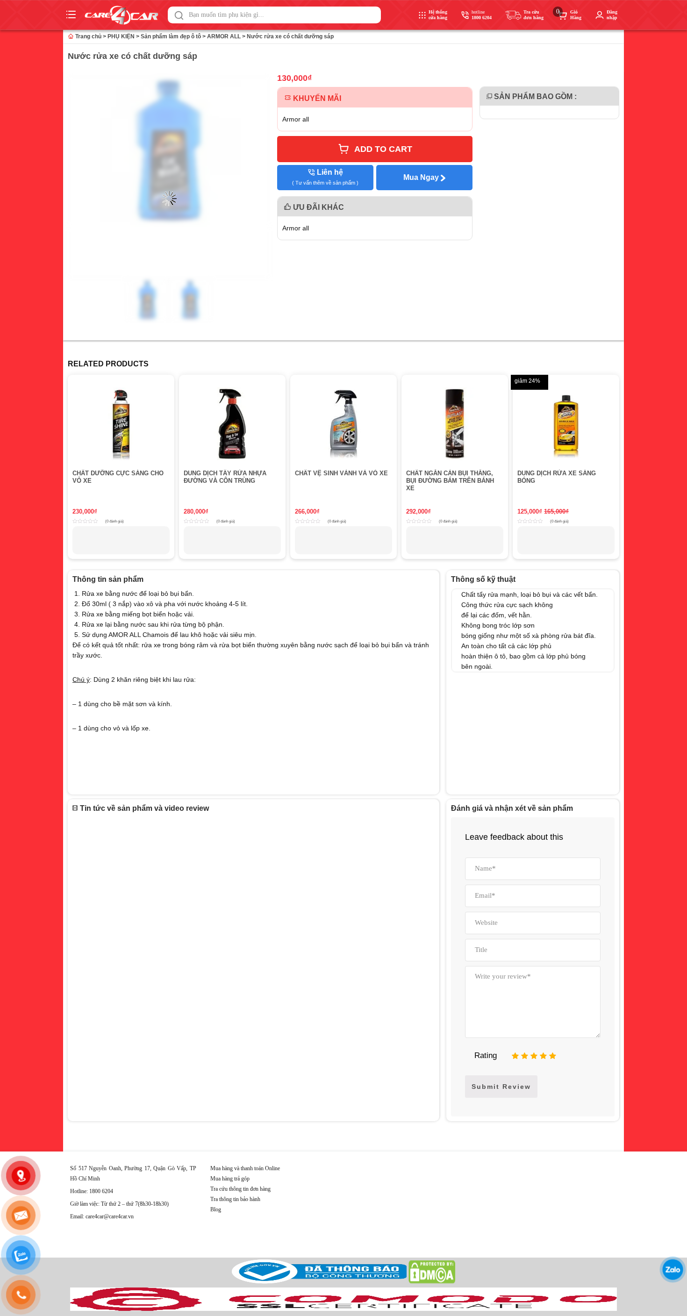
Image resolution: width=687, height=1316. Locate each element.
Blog (215, 1209)
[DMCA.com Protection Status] (431, 1281)
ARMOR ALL (224, 36)
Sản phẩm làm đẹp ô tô (171, 36)
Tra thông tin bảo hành (235, 1199)
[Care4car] (124, 15)
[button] (179, 15)
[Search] (179, 15)
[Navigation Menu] (72, 15)
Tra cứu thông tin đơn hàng (240, 1189)
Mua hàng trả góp (230, 1178)
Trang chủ (87, 36)
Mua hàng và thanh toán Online (245, 1168)
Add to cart (383, 149)
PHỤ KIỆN (121, 36)
